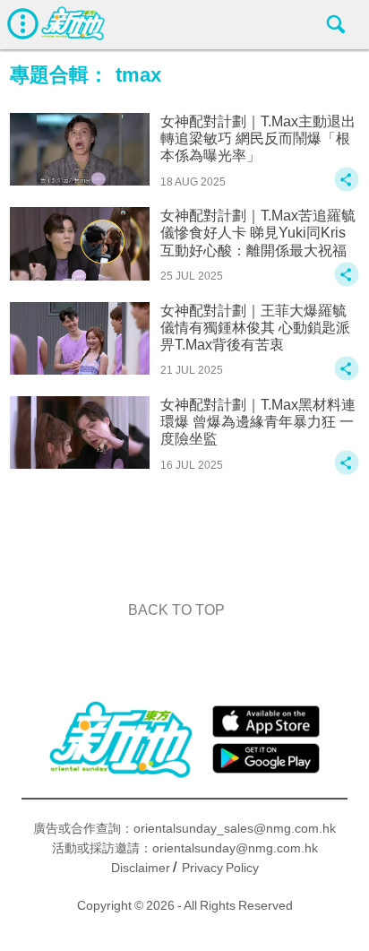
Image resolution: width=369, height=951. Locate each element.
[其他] (346, 187)
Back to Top (176, 610)
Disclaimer (140, 867)
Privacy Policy (220, 867)
